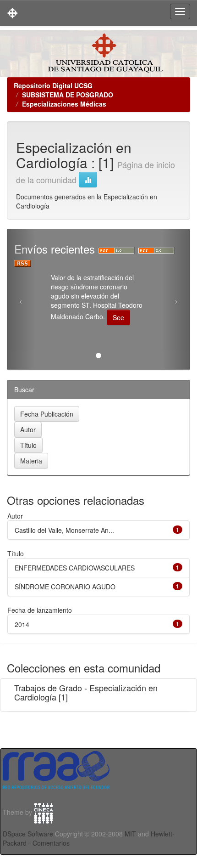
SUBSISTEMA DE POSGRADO (67, 94)
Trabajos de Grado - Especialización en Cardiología (86, 692)
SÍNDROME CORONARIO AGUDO (65, 586)
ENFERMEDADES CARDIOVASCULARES (75, 567)
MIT (130, 833)
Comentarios (51, 842)
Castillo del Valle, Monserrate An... (64, 530)
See (118, 317)
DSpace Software (28, 833)
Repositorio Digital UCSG (53, 85)
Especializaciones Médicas (64, 103)
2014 (22, 624)
